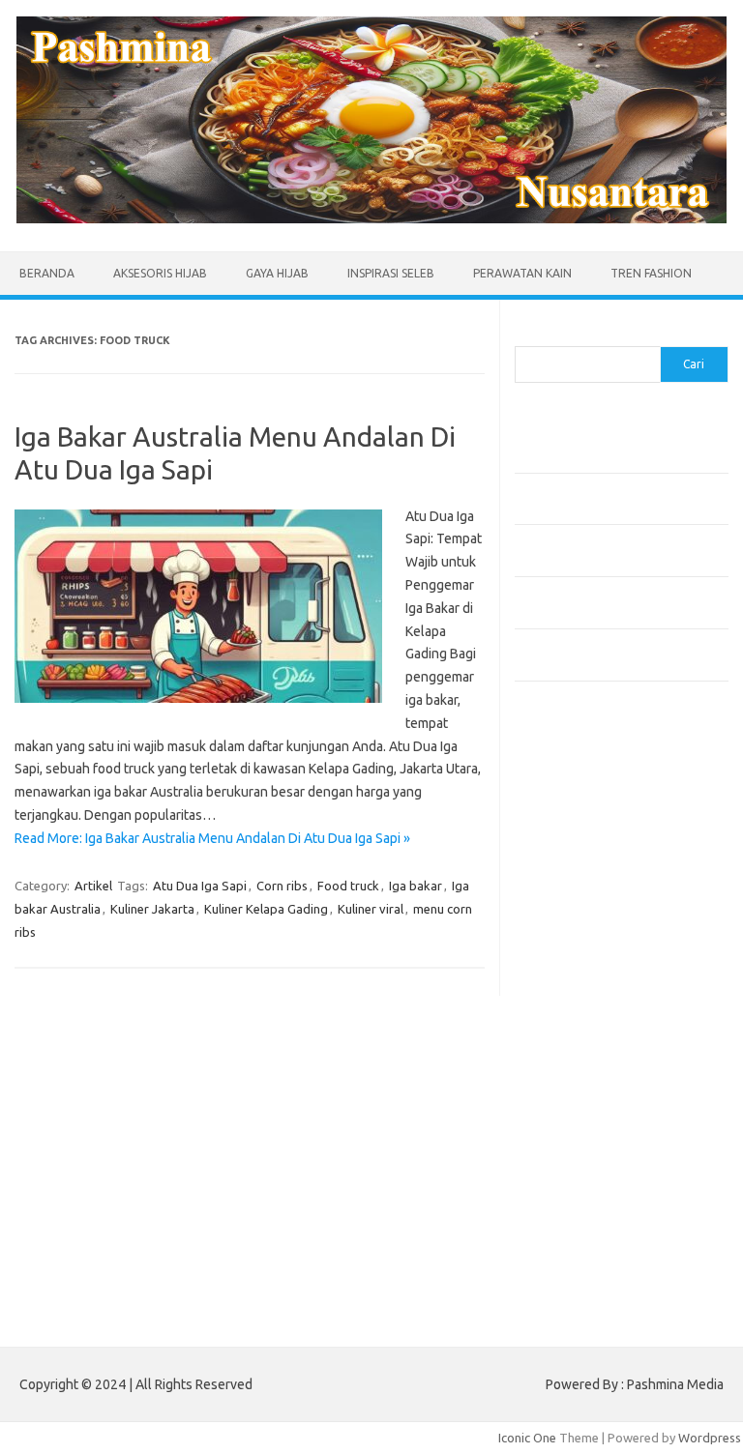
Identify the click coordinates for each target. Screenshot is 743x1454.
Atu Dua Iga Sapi (200, 885)
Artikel (93, 885)
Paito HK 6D (549, 1293)
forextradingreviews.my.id (601, 1025)
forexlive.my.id (567, 1007)
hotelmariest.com (575, 895)
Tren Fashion (651, 273)
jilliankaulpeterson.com (590, 1211)
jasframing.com (568, 969)
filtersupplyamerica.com (594, 840)
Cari (526, 334)
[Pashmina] (371, 218)
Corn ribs (282, 885)
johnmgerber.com (575, 1248)
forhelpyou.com (569, 1100)
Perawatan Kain (522, 273)
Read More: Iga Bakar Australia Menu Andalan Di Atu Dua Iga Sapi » (212, 838)
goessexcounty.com (582, 858)
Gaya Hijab (277, 273)
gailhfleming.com (573, 1118)
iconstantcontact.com (585, 933)
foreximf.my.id (566, 988)
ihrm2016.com (566, 1173)
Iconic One (527, 1437)
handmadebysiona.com (591, 877)
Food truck (348, 885)
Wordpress (709, 1437)
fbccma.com (558, 821)
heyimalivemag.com (581, 1137)
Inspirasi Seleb (390, 273)
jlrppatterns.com (572, 1229)
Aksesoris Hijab (160, 273)
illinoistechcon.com (578, 1193)
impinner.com (562, 951)
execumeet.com (570, 802)
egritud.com (559, 1081)
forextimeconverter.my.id (598, 1062)
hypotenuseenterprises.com (607, 913)
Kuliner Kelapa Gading (266, 909)
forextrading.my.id (578, 1044)
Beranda (46, 273)
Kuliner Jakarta (152, 909)
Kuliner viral (370, 909)
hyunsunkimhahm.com (587, 1155)
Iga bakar (415, 885)
